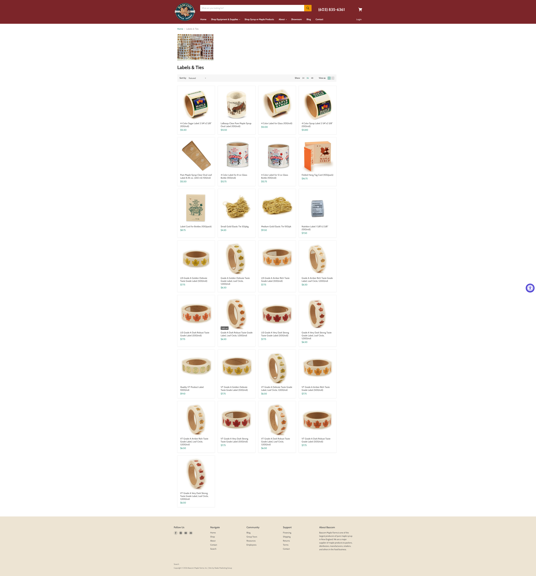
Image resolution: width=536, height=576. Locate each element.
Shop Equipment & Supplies (225, 19)
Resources (251, 541)
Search (213, 549)
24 (303, 78)
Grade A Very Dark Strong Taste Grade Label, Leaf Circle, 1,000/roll (317, 335)
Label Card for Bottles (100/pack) (196, 226)
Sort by (183, 78)
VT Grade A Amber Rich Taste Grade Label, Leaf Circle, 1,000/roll (194, 441)
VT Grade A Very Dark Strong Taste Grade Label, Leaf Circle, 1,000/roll (194, 496)
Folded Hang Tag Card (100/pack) (317, 175)
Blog (309, 19)
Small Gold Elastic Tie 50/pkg (235, 226)
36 (308, 78)
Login (359, 19)
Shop (212, 536)
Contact (319, 19)
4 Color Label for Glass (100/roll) (276, 123)
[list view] (332, 78)
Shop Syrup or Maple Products (259, 19)
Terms (285, 545)
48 (312, 78)
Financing (287, 532)
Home (203, 19)
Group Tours (252, 536)
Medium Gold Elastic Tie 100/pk (276, 226)
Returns (286, 541)
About (282, 19)
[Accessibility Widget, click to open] (530, 288)
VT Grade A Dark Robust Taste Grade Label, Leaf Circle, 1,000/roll (275, 441)
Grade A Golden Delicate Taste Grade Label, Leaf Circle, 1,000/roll (235, 281)
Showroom (296, 19)
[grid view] (329, 78)
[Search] (308, 8)
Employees (251, 545)
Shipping (286, 536)
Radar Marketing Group (223, 568)
